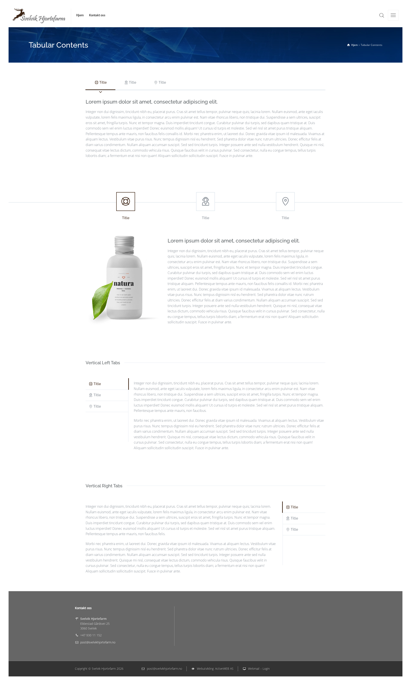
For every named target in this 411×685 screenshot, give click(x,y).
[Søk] (381, 15)
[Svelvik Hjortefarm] (39, 15)
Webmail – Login (258, 669)
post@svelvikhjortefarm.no (97, 642)
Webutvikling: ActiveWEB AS (214, 669)
